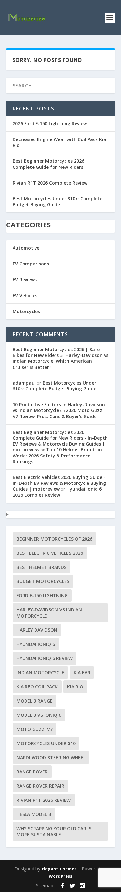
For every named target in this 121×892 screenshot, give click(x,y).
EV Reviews (25, 279)
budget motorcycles (42, 581)
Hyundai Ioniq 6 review (44, 658)
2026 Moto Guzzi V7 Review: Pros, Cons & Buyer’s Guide (58, 413)
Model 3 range (34, 701)
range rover (32, 772)
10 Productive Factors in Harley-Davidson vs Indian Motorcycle (59, 407)
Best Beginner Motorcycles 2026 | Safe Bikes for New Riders (56, 352)
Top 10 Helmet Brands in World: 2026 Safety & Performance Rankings (57, 455)
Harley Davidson (36, 630)
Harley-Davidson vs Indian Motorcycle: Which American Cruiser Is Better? (60, 361)
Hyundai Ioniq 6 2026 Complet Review (57, 492)
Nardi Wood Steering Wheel (51, 757)
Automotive (26, 248)
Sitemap (44, 885)
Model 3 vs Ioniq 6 (38, 715)
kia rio (75, 687)
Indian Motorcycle (40, 672)
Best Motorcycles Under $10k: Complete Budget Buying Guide (57, 201)
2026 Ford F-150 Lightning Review (50, 123)
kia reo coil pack (37, 687)
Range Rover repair (40, 786)
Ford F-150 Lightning (42, 595)
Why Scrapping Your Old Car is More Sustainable (53, 831)
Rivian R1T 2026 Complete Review (50, 183)
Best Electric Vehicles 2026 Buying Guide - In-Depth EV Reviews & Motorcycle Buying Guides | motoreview (59, 483)
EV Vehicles (25, 296)
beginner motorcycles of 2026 (54, 539)
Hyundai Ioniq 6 (35, 644)
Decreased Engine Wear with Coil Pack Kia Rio (59, 142)
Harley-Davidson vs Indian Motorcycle (49, 613)
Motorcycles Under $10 (46, 743)
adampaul (24, 383)
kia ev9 (82, 672)
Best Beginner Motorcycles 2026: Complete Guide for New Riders (49, 164)
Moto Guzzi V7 (34, 729)
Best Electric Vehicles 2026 (49, 553)
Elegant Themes (59, 869)
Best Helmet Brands (41, 567)
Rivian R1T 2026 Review (43, 800)
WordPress (60, 876)
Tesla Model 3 (33, 814)
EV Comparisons (31, 264)
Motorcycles (26, 311)
